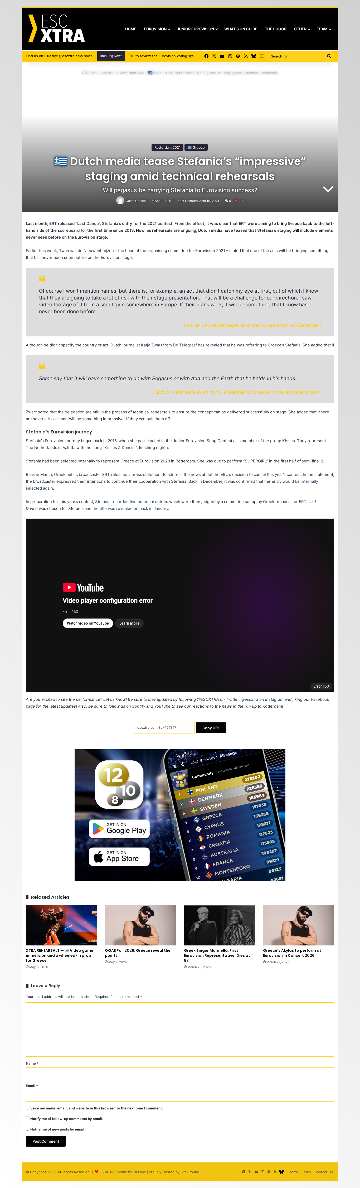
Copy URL (211, 728)
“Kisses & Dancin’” (120, 447)
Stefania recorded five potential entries (131, 501)
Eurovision (155, 29)
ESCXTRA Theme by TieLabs (122, 1172)
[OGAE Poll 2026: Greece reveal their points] (140, 925)
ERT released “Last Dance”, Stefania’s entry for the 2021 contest (110, 223)
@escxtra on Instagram (262, 699)
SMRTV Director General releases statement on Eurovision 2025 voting (186, 56)
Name (32, 1063)
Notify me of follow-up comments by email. (66, 1119)
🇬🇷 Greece (196, 147)
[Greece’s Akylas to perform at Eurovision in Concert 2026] (298, 925)
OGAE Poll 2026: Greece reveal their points (139, 953)
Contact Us (323, 1172)
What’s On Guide (240, 29)
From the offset (189, 223)
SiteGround (190, 1172)
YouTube (162, 706)
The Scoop (275, 29)
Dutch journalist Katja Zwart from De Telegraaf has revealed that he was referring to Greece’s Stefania (204, 344)
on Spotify (135, 706)
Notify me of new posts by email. (57, 1129)
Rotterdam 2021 (132, 72)
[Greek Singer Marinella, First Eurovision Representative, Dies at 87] (219, 925)
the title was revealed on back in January (130, 508)
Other (300, 29)
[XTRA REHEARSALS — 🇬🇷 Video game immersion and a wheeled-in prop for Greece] (61, 925)
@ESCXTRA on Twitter (218, 699)
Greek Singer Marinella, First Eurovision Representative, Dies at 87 (217, 955)
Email (32, 1086)
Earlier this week (41, 250)
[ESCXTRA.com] (56, 29)
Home (131, 29)
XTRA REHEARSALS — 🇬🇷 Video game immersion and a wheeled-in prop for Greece (59, 955)
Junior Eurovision (195, 29)
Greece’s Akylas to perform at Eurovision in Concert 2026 (292, 953)
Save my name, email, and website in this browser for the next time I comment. (96, 1108)
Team (322, 29)
